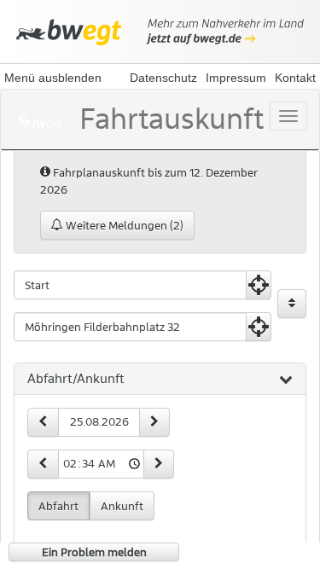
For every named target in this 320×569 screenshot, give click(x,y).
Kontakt (295, 77)
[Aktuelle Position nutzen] (258, 284)
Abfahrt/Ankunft (76, 379)
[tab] (160, 379)
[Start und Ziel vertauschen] (291, 303)
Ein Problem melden (94, 552)
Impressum (236, 77)
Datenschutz (163, 77)
